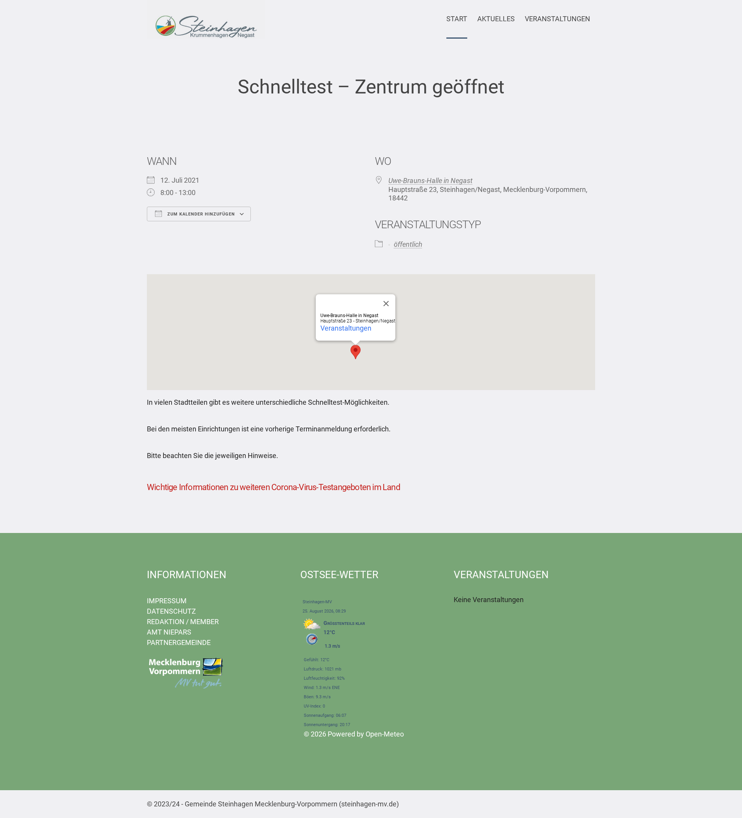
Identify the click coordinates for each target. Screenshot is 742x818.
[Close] (386, 303)
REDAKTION (165, 622)
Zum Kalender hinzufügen (200, 214)
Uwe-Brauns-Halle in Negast (430, 180)
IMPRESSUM (167, 601)
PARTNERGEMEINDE (179, 642)
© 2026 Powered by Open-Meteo (354, 734)
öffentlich (408, 244)
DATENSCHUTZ (171, 611)
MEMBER (204, 622)
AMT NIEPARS (169, 632)
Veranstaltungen (345, 328)
